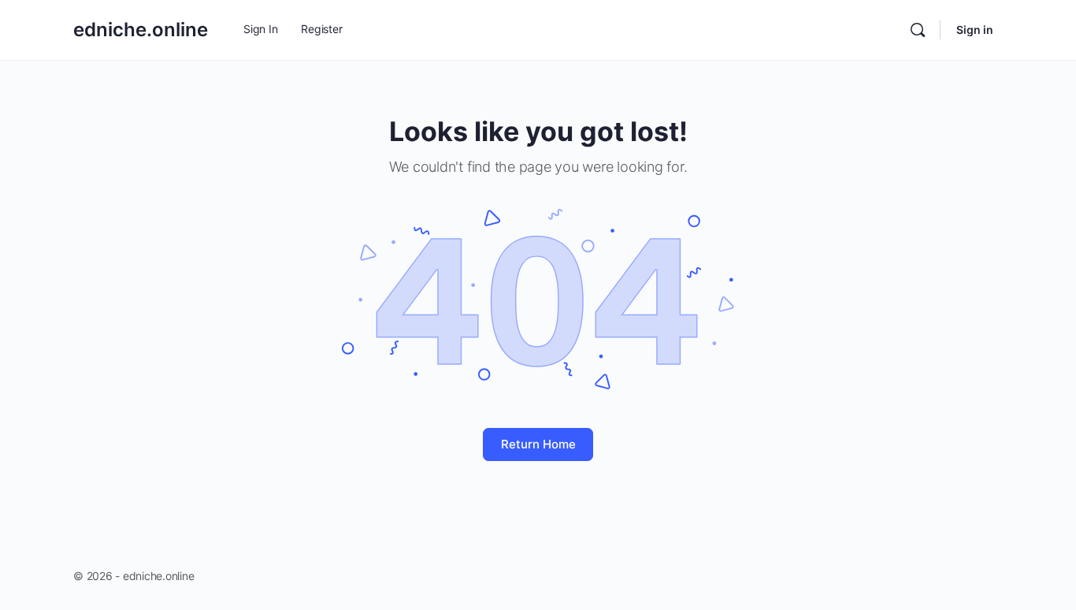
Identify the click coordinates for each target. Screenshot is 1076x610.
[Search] (917, 29)
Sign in (974, 29)
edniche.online (140, 29)
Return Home (538, 444)
